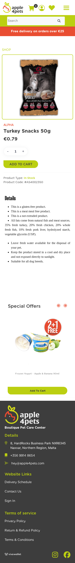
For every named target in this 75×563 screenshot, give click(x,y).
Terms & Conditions (19, 540)
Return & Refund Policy (22, 530)
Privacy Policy (15, 521)
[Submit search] (59, 21)
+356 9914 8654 (22, 455)
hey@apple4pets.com (27, 463)
